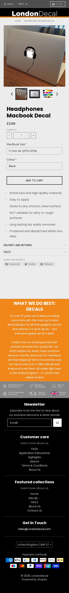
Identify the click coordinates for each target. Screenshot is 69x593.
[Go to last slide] (12, 94)
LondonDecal (39, 576)
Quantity (12, 129)
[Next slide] (57, 94)
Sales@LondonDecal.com (34, 529)
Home (18, 20)
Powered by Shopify (34, 579)
